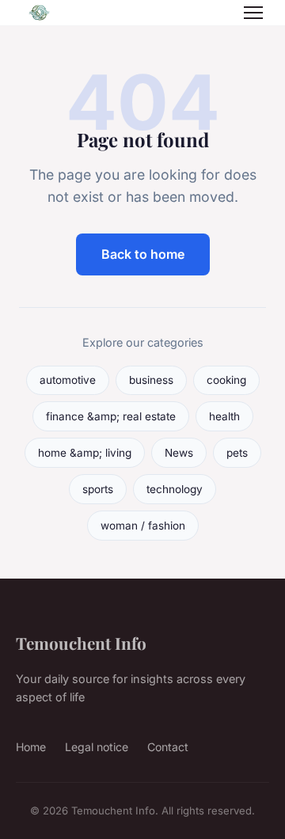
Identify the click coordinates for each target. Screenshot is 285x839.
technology (174, 489)
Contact (167, 747)
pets (237, 452)
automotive (68, 380)
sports (97, 489)
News (179, 452)
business (151, 380)
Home (31, 747)
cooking (226, 380)
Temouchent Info (81, 643)
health (224, 416)
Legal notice (96, 747)
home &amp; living (84, 452)
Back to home (142, 254)
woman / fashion (143, 525)
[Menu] (253, 12)
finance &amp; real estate (111, 416)
